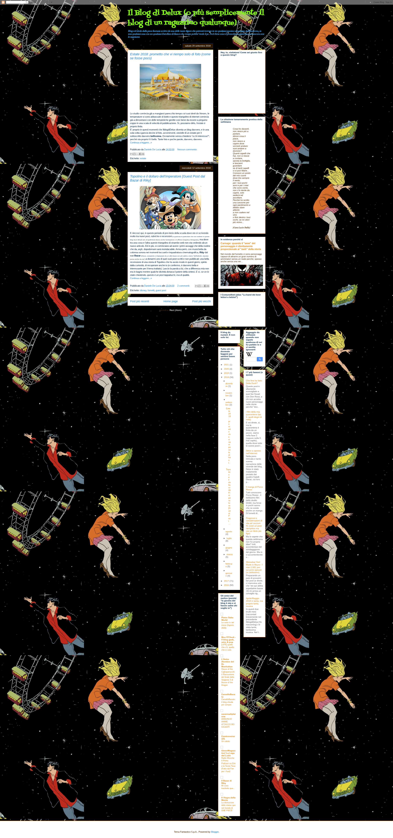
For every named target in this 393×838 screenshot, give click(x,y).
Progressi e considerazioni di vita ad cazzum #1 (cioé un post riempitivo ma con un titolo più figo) (254, 526)
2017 (227, 581)
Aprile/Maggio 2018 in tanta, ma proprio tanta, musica (254, 602)
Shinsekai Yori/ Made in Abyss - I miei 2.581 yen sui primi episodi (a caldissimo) (254, 567)
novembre (229, 394)
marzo (230, 554)
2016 (227, 585)
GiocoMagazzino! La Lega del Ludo (228, 753)
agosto (229, 531)
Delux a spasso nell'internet (253, 451)
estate (143, 158)
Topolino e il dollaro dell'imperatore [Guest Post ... (228, 496)
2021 (227, 364)
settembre (229, 403)
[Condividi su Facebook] (140, 153)
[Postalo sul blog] (134, 153)
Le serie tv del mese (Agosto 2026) (227, 625)
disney (143, 290)
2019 (227, 373)
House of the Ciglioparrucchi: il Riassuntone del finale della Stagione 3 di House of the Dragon (228, 677)
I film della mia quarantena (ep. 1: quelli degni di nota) (254, 416)
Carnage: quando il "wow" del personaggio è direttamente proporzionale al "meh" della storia (241, 246)
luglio (229, 538)
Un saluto (225, 741)
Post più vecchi (201, 301)
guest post (161, 290)
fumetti (151, 290)
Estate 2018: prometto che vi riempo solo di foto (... (228, 436)
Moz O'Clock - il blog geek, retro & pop (228, 639)
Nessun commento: (187, 149)
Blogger (215, 831)
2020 (227, 369)
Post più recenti (139, 301)
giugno (229, 547)
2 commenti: (183, 285)
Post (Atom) (175, 310)
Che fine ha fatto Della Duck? (254, 381)
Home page (170, 301)
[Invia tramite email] (131, 153)
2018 (227, 377)
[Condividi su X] (137, 153)
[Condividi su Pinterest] (143, 153)
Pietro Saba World (227, 618)
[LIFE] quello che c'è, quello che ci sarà (227, 647)
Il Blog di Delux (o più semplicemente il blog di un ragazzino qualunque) (196, 18)
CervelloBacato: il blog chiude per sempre (228, 702)
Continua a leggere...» (141, 142)
